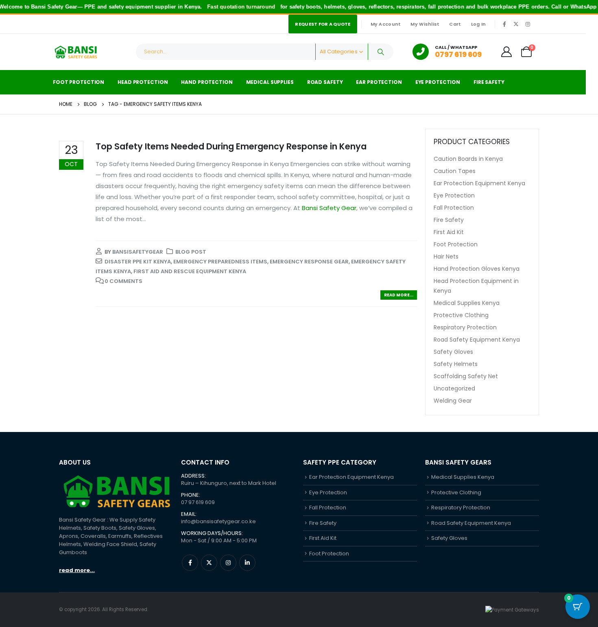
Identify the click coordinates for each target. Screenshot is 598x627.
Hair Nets (446, 256)
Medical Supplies (270, 82)
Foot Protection (78, 82)
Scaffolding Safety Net (466, 376)
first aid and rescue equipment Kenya (189, 271)
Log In (478, 24)
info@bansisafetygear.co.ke (218, 521)
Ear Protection (379, 82)
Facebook (190, 563)
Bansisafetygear (137, 252)
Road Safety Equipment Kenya (477, 339)
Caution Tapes (455, 171)
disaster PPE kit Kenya (138, 261)
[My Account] (506, 51)
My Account (386, 24)
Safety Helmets (456, 364)
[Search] (380, 52)
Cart (455, 24)
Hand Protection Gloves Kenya (476, 269)
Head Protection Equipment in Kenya (476, 286)
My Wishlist (424, 24)
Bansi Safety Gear (329, 208)
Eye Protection (437, 82)
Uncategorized (454, 388)
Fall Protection (454, 208)
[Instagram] (527, 24)
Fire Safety (489, 82)
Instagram (228, 563)
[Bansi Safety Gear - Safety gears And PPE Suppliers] (75, 52)
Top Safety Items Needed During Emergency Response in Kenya (231, 146)
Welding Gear (453, 401)
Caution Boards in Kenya (468, 159)
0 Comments (123, 281)
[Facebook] (504, 24)
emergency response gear (309, 261)
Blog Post (190, 252)
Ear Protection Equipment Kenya (479, 183)
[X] (516, 24)
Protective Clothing (461, 315)
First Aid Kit (449, 232)
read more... (77, 570)
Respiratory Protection (465, 327)
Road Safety (325, 82)
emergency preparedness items (220, 261)
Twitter (209, 563)
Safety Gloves (453, 352)
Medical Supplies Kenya (467, 303)
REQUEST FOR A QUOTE (322, 24)
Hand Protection (206, 82)
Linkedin (247, 563)
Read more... (398, 295)
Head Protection (143, 82)
